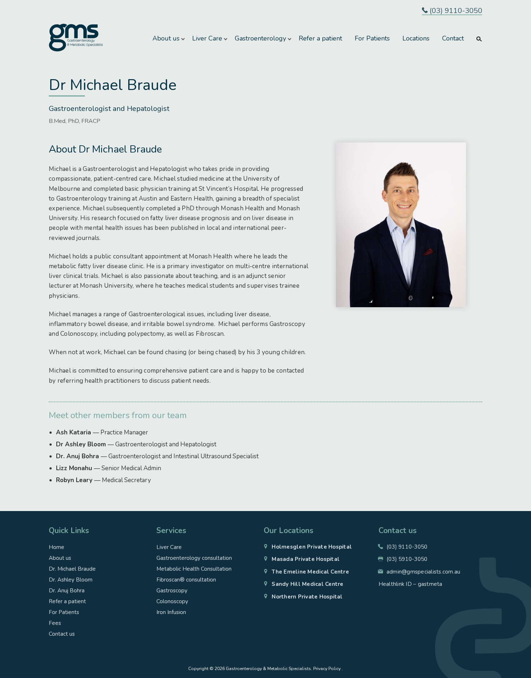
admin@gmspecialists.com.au (424, 571)
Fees (55, 623)
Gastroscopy (171, 590)
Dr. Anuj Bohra (67, 590)
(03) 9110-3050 (455, 10)
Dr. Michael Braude (72, 568)
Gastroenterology (260, 38)
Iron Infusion (171, 612)
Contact (453, 38)
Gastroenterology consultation (194, 558)
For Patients (372, 38)
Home (56, 547)
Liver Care (207, 38)
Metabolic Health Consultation (194, 568)
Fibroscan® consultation (186, 579)
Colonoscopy (172, 601)
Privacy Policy (327, 668)
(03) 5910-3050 (407, 559)
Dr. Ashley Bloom (70, 579)
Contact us (62, 634)
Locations (415, 38)
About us (166, 38)
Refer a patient (320, 38)
